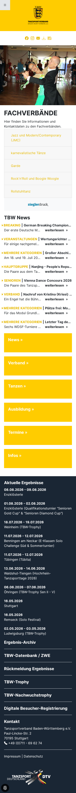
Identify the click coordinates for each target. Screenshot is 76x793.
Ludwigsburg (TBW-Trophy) (25, 633)
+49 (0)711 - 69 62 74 (25, 743)
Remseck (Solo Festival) (22, 620)
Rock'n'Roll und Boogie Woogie (35, 178)
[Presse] (49, 38)
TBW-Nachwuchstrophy (28, 695)
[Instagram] (32, 38)
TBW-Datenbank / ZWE (27, 655)
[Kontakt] (38, 38)
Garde (15, 166)
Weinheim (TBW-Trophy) (22, 527)
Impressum (12, 756)
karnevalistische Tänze (28, 153)
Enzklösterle (13, 494)
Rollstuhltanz (21, 191)
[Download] (44, 38)
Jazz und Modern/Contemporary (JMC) (36, 137)
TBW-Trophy (16, 681)
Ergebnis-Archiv (20, 642)
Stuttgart (11, 606)
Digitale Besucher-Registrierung (35, 708)
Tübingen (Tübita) (17, 559)
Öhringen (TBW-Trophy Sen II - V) (29, 592)
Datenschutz (33, 756)
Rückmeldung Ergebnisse (29, 668)
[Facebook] (27, 38)
